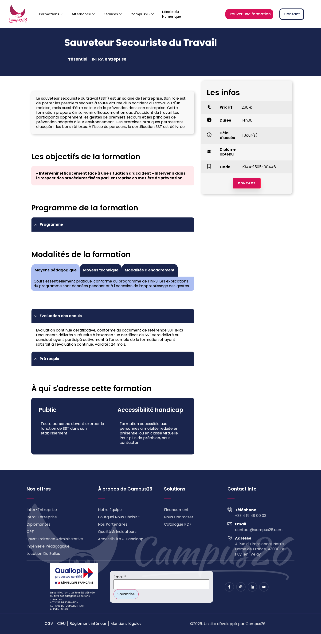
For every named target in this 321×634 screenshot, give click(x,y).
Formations (49, 14)
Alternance (81, 14)
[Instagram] (241, 587)
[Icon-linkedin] (252, 587)
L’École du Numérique (171, 14)
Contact (247, 183)
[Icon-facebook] (229, 587)
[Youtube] (264, 587)
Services (110, 14)
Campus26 (140, 14)
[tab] (55, 270)
